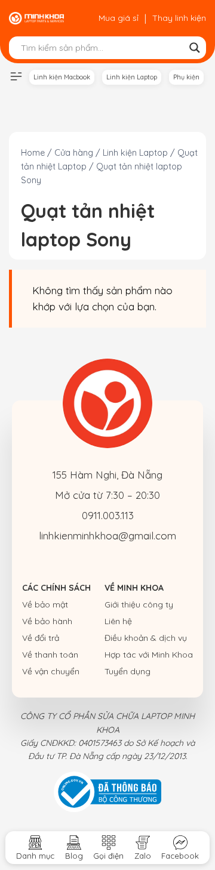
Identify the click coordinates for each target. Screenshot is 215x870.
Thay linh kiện (179, 18)
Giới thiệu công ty (139, 604)
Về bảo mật (45, 604)
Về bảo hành (47, 621)
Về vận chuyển (50, 671)
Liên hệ (118, 621)
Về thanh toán (50, 654)
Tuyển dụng (127, 671)
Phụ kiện (186, 77)
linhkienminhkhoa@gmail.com (107, 535)
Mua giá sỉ (119, 18)
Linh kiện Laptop (131, 77)
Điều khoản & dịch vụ (146, 638)
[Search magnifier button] (194, 47)
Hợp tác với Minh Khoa (149, 654)
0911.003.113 (108, 515)
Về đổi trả (40, 638)
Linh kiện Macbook (61, 77)
